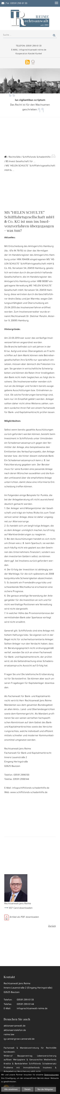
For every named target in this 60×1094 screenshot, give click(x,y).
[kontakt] (3, 3)
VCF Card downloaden (20, 908)
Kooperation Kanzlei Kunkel (29, 54)
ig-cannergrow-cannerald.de (19, 1039)
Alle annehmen (11, 1089)
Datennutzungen (51, 1075)
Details (27, 1089)
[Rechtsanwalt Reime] (5, 157)
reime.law (9, 1034)
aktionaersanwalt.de (14, 1026)
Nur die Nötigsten (45, 1089)
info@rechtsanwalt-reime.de (32, 1008)
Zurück (52, 926)
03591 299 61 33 (18, 3)
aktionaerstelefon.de (15, 1030)
